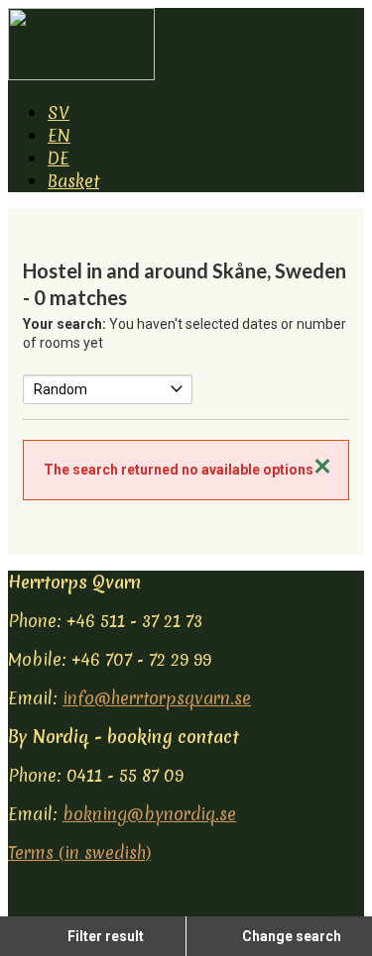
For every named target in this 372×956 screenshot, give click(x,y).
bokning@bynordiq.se (149, 813)
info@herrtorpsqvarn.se (156, 698)
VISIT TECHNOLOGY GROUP (135, 891)
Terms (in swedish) (79, 852)
